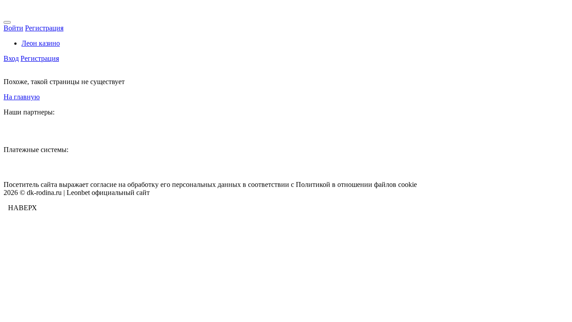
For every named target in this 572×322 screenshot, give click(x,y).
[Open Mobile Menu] (7, 22)
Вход (11, 58)
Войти (13, 28)
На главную (22, 97)
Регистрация (44, 28)
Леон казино (40, 43)
